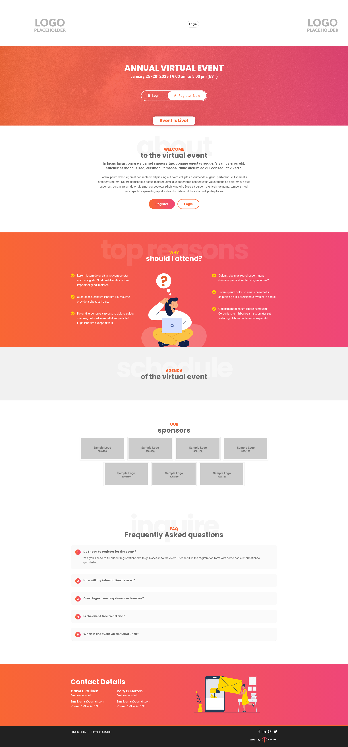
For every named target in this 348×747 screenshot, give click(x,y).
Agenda (174, 371)
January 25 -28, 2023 (149, 76)
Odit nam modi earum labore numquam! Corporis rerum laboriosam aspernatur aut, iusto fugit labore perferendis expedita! (244, 313)
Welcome (174, 149)
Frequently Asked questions (174, 533)
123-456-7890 (85, 706)
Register (162, 204)
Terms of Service (101, 731)
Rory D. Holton (130, 693)
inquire (174, 525)
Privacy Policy (78, 731)
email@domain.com (91, 701)
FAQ (174, 529)
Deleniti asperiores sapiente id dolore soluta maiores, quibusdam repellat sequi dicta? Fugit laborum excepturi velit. (105, 318)
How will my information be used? (106, 580)
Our (174, 424)
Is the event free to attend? (101, 616)
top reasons (174, 249)
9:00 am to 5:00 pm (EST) (195, 76)
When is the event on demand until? (107, 634)
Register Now (189, 95)
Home (177, 24)
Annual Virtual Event (174, 68)
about (174, 146)
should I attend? (174, 256)
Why (174, 253)
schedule (174, 367)
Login (156, 95)
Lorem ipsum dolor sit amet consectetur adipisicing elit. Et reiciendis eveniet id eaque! (247, 294)
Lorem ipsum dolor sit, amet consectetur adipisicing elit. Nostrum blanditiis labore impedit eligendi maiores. (103, 280)
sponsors (174, 428)
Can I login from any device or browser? (110, 598)
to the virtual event (174, 153)
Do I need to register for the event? (106, 551)
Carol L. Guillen (84, 693)
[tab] (174, 551)
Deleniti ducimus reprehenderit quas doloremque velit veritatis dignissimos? (243, 278)
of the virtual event (174, 375)
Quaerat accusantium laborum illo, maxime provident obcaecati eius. (103, 299)
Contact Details (98, 682)
